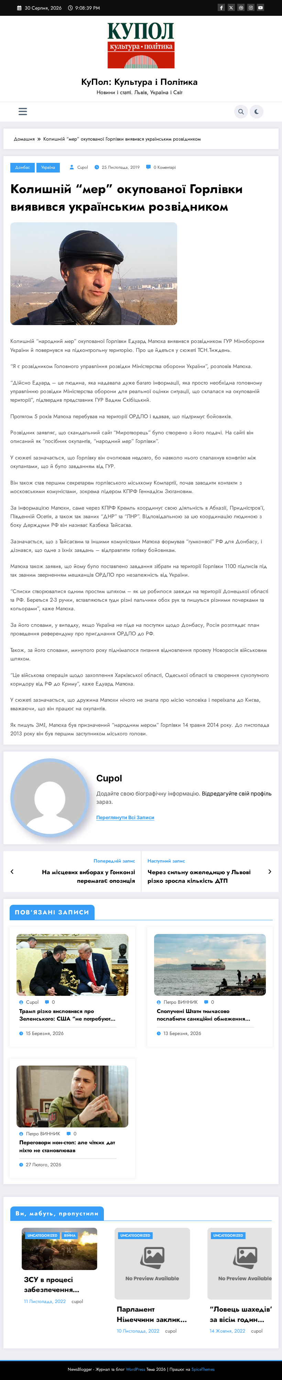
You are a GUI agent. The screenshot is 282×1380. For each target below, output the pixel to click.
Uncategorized (103, 1235)
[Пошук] (241, 112)
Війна (37, 1235)
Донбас (22, 167)
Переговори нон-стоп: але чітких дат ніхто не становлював (67, 1146)
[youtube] (260, 7)
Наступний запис (166, 861)
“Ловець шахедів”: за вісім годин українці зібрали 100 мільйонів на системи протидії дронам (211, 1314)
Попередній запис (114, 861)
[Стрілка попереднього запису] (12, 872)
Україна (48, 167)
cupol (82, 167)
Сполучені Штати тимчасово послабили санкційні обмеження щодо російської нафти (201, 1015)
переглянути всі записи (125, 817)
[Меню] (22, 112)
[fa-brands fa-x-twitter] (231, 7)
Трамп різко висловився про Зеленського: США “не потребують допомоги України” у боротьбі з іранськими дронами (66, 1015)
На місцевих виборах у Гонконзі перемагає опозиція (88, 876)
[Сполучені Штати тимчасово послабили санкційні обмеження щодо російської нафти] (210, 964)
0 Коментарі (165, 167)
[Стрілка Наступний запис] (270, 872)
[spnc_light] (256, 112)
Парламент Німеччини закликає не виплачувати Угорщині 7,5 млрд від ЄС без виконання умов (120, 1314)
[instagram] (250, 7)
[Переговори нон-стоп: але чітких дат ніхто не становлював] (72, 1095)
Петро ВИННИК (181, 1002)
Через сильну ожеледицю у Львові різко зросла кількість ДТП (199, 876)
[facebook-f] (221, 7)
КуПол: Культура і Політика (139, 81)
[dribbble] (241, 7)
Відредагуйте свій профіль (237, 793)
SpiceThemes (203, 1369)
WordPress (135, 1369)
